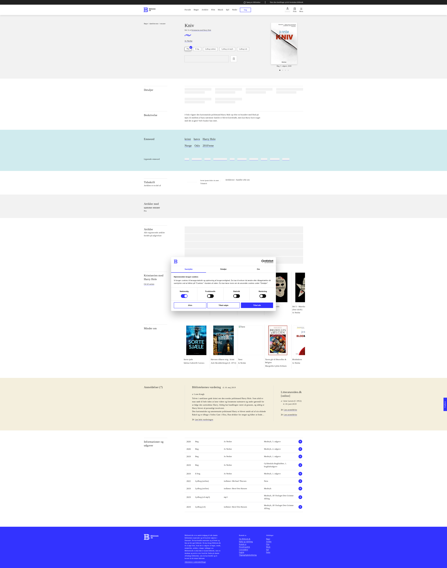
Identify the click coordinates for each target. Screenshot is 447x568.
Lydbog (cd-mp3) (227, 49)
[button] (244, 441)
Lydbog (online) (210, 49)
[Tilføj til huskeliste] (233, 59)
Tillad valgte (223, 305)
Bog (188, 49)
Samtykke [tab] (189, 269)
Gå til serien (149, 284)
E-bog (197, 49)
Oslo (197, 145)
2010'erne (208, 145)
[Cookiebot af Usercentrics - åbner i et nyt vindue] (263, 261)
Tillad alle (257, 305)
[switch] (210, 296)
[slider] (284, 44)
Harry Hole (209, 139)
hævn (197, 139)
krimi (188, 139)
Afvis (190, 305)
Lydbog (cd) (243, 49)
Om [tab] (258, 269)
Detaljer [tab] (223, 269)
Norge (188, 145)
